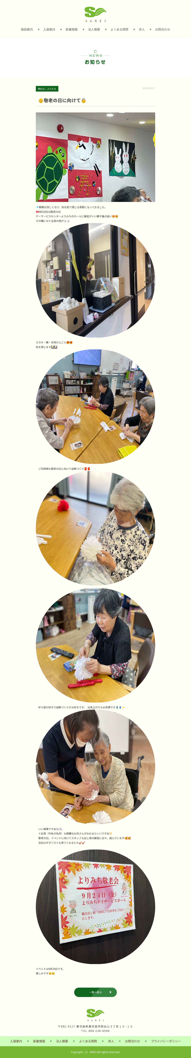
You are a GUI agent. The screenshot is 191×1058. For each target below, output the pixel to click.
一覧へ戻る (95, 992)
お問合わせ (162, 29)
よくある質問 (119, 29)
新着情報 (72, 29)
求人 (142, 29)
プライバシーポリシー (166, 1041)
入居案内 (49, 29)
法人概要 (94, 29)
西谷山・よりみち (47, 88)
